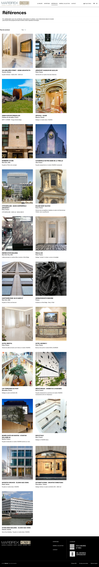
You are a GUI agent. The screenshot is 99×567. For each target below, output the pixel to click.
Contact (73, 3)
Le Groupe (72, 541)
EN (96, 3)
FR (94, 3)
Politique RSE (73, 563)
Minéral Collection (64, 3)
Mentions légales (94, 563)
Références (54, 3)
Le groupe (39, 3)
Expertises (47, 3)
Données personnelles (83, 563)
